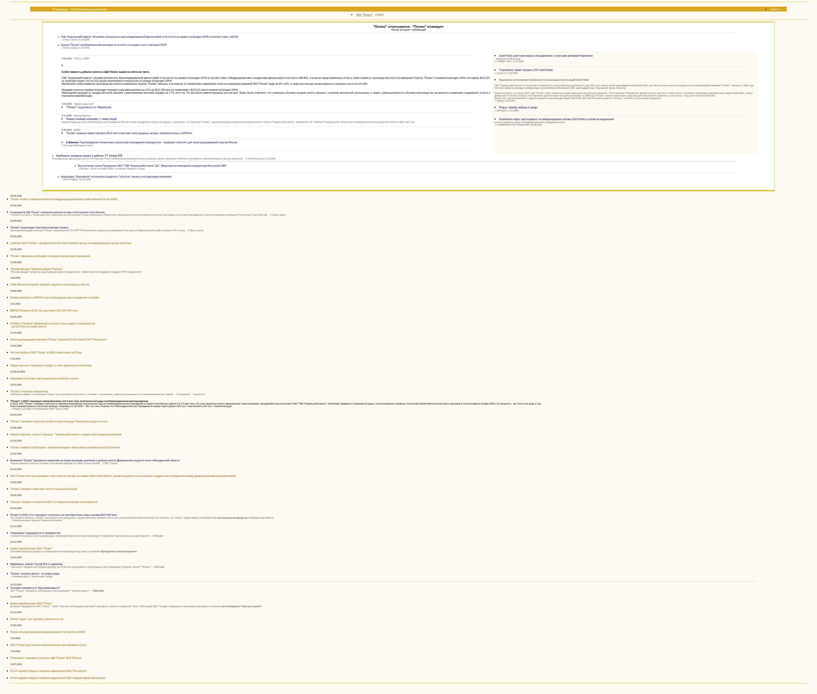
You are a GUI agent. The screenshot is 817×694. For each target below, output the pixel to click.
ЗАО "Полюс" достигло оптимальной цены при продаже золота (48, 645)
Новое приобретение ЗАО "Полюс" (31, 548)
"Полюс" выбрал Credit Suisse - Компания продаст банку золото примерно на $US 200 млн (65, 447)
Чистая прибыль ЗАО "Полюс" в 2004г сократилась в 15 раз (46, 352)
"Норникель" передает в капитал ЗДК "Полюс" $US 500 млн (46, 658)
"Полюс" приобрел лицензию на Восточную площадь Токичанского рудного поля (58, 421)
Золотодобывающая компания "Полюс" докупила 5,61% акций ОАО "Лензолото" (58, 339)
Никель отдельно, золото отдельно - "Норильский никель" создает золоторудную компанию (65, 434)
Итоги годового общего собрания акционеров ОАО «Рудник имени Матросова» (58, 678)
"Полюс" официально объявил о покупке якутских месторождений (50, 256)
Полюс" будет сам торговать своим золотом (36, 619)
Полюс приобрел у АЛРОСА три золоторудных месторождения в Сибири (54, 297)
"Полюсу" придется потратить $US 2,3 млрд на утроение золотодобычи (53, 501)
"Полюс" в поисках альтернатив (29, 391)
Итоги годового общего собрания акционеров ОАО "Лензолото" (48, 671)
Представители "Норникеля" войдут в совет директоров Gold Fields (51, 365)
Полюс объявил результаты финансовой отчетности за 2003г (47, 632)
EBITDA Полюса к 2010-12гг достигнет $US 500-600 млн (43, 310)
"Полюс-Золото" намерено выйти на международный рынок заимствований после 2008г (63, 199)
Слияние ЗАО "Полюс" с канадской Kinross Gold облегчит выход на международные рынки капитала (70, 243)
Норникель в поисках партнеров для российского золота (44, 378)
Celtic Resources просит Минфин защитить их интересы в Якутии (49, 284)
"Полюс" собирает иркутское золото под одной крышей (43, 489)
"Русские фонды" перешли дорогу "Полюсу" (36, 269)
